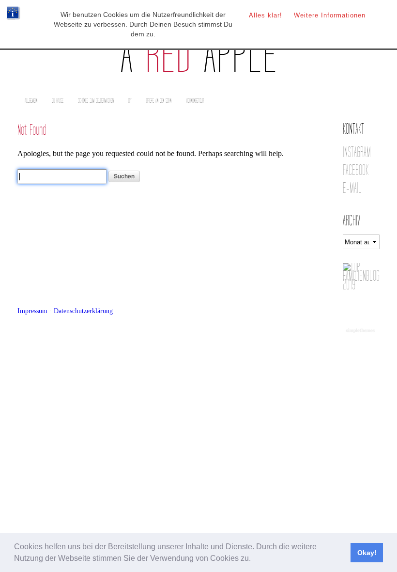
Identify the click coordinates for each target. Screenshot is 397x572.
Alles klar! (265, 15)
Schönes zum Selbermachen (96, 100)
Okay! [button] (367, 552)
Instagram (357, 152)
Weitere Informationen (330, 15)
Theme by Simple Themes (361, 331)
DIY (130, 100)
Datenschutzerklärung (83, 311)
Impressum (32, 311)
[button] (254, 559)
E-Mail (352, 188)
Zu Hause (57, 100)
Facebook (355, 170)
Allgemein (31, 100)
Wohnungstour (195, 100)
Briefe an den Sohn (158, 100)
